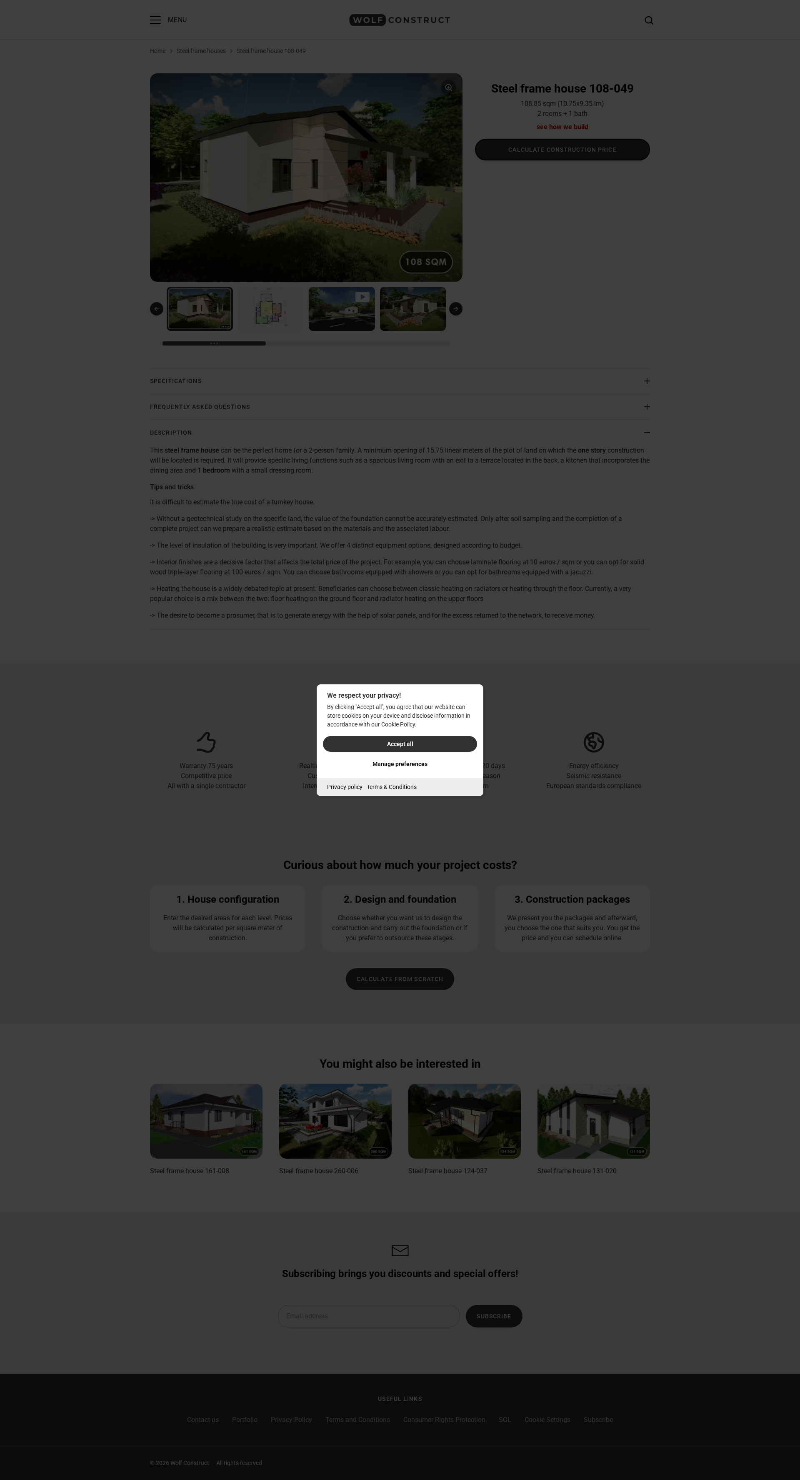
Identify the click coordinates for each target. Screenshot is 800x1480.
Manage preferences (400, 764)
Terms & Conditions (392, 787)
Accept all (400, 744)
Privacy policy (344, 787)
